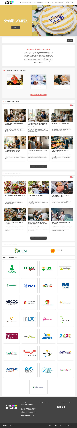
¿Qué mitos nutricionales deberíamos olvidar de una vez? (60, 151)
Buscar (70, 40)
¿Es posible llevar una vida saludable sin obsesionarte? (14, 124)
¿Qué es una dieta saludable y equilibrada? (15, 195)
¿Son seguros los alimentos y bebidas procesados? (13, 223)
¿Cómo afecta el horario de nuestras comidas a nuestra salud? (60, 196)
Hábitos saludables (43, 2)
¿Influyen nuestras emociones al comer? (37, 150)
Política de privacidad (69, 425)
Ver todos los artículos (38, 166)
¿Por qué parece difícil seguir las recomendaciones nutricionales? (12, 151)
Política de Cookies (59, 425)
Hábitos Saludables (15, 87)
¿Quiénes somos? (32, 2)
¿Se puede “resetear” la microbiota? (60, 123)
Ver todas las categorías (38, 94)
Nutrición (52, 2)
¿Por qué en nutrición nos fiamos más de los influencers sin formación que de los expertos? (38, 124)
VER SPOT (15, 27)
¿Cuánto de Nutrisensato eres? (35, 195)
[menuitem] (23, 2)
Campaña (24, 2)
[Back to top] (73, 420)
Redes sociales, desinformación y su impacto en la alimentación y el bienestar (37, 223)
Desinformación (60, 2)
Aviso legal (51, 425)
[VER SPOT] (4, 20)
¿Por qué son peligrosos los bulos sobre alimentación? (61, 223)
